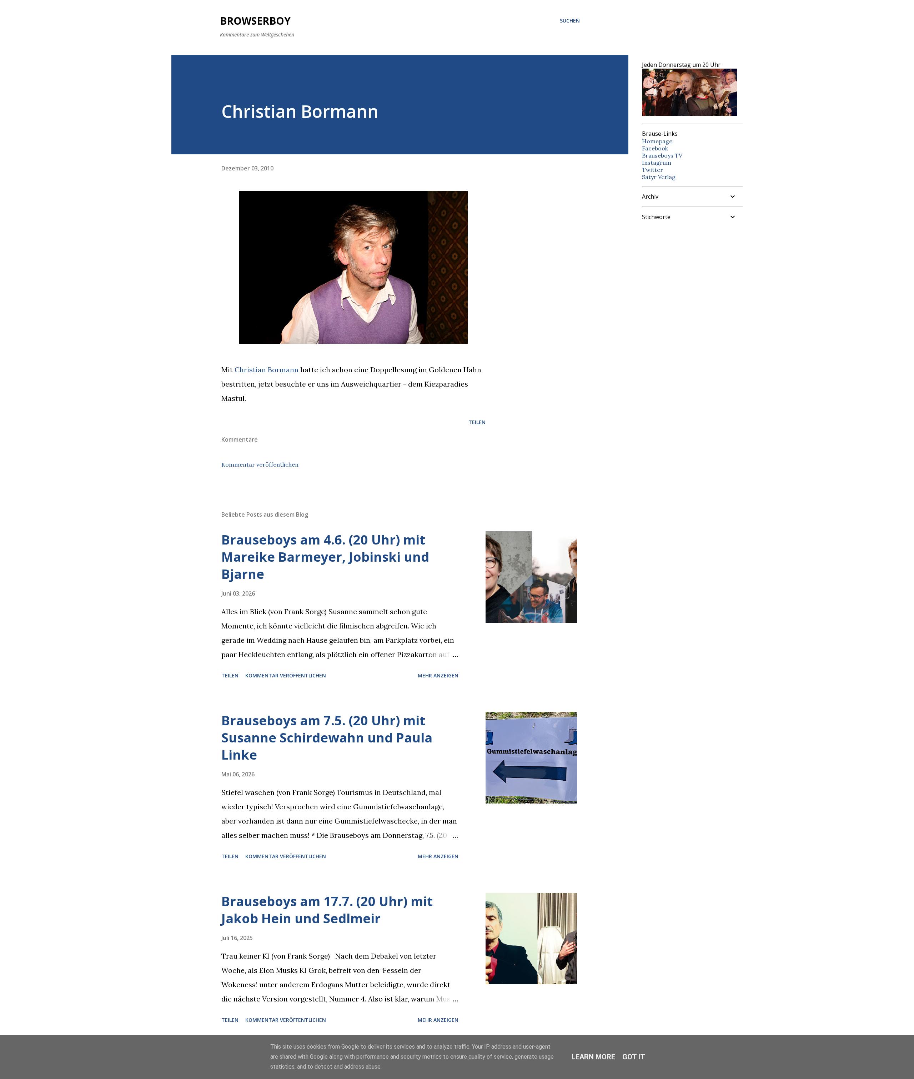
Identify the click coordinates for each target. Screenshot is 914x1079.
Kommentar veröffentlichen (259, 464)
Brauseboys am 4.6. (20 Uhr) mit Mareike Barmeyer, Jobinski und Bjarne (325, 557)
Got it (633, 1057)
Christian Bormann (266, 369)
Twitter (652, 169)
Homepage (657, 141)
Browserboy (255, 21)
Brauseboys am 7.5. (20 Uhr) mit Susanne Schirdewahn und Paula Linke (326, 738)
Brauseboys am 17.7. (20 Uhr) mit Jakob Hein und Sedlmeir (327, 909)
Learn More (593, 1057)
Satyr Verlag (659, 176)
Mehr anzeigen (438, 675)
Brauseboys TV (662, 155)
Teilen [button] (477, 422)
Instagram (656, 162)
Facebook (655, 148)
